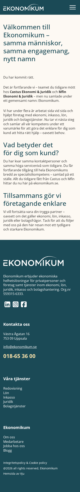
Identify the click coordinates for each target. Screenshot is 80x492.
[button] (73, 7)
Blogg (7, 450)
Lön (6, 393)
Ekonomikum (16, 427)
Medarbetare (13, 441)
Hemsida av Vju (13, 473)
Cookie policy (38, 463)
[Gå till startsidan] (23, 7)
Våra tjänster (16, 378)
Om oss (9, 437)
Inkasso (9, 397)
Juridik (8, 401)
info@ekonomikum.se (20, 347)
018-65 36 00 (19, 356)
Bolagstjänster (14, 406)
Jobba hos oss (14, 446)
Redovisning (12, 388)
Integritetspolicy (14, 463)
